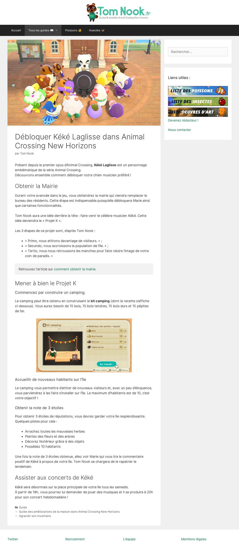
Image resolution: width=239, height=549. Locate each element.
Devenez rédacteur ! (183, 120)
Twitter (12, 539)
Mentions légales (194, 539)
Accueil (16, 30)
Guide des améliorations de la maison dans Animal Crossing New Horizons (69, 511)
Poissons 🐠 (73, 30)
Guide (23, 507)
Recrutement (75, 539)
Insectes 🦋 (97, 30)
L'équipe (129, 539)
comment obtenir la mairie (74, 269)
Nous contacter (179, 130)
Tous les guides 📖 (41, 30)
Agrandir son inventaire (35, 516)
